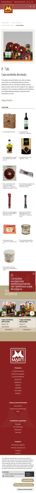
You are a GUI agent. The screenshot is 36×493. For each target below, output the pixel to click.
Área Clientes (18, 406)
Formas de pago (18, 427)
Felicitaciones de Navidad (18, 409)
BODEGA (18, 393)
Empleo (18, 453)
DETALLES (18, 379)
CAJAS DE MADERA (18, 377)
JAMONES (18, 388)
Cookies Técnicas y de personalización (14, 474)
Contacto (18, 450)
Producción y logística (18, 445)
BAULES (18, 385)
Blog (18, 411)
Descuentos (18, 429)
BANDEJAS (18, 382)
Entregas (18, 424)
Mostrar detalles (28, 474)
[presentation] (4, 313)
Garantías (18, 432)
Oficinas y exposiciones (18, 448)
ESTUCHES (18, 390)
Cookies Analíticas (9, 476)
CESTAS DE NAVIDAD (18, 374)
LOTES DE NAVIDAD (18, 371)
